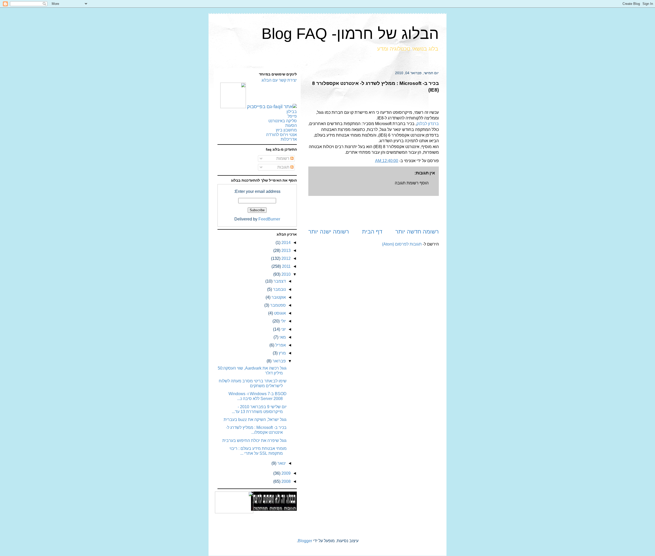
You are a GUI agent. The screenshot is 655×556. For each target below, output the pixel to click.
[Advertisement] (373, 211)
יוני (283, 329)
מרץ (282, 353)
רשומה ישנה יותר (328, 231)
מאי (282, 337)
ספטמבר (277, 305)
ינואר (281, 463)
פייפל (292, 116)
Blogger (305, 541)
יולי (283, 321)
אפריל (280, 345)
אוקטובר (278, 297)
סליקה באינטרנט (282, 121)
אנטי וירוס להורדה (281, 134)
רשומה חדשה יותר (417, 231)
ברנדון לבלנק (428, 123)
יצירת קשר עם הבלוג (279, 80)
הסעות (291, 125)
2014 (285, 242)
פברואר (278, 361)
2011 (286, 266)
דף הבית (372, 231)
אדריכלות (289, 139)
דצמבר (279, 281)
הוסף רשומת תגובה (412, 183)
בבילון (292, 111)
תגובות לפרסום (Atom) (402, 244)
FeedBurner (269, 219)
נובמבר (279, 289)
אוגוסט (279, 313)
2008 (285, 481)
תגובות (283, 167)
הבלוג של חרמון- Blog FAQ (350, 33)
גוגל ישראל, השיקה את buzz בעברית (255, 419)
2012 (285, 258)
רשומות (283, 158)
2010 (285, 274)
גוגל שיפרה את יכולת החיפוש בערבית (254, 440)
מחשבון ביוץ (286, 130)
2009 (285, 473)
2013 (285, 250)
